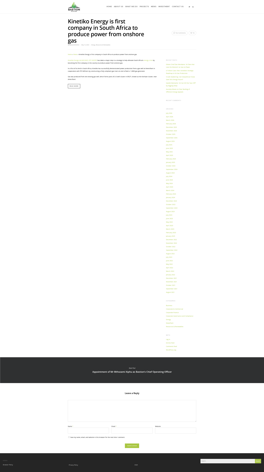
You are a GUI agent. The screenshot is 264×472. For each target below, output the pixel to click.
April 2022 (169, 268)
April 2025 (169, 155)
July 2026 (169, 113)
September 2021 (171, 289)
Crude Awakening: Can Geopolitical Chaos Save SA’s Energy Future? (180, 78)
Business (169, 305)
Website (158, 426)
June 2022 (169, 261)
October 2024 (170, 166)
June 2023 (169, 218)
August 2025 (170, 141)
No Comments (181, 33)
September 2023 (171, 208)
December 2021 (171, 278)
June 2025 (169, 148)
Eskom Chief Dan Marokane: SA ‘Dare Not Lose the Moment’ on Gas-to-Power (180, 65)
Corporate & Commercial (174, 309)
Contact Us (178, 7)
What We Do (131, 7)
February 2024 (171, 194)
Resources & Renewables (103, 45)
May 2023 (169, 222)
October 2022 (170, 247)
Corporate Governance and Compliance (179, 316)
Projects (144, 7)
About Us (118, 7)
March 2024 (170, 190)
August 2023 (170, 211)
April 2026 (169, 117)
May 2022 (169, 264)
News (153, 7)
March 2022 (170, 271)
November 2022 (171, 243)
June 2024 (169, 180)
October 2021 (170, 285)
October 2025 (170, 134)
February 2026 (171, 124)
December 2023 (171, 201)
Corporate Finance (172, 312)
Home (109, 7)
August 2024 (170, 173)
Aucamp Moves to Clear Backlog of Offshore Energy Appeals (178, 90)
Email (114, 426)
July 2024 (169, 176)
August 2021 (170, 292)
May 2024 (169, 183)
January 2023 (170, 236)
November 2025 (171, 131)
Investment (164, 7)
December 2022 (171, 240)
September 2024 (171, 169)
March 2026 (170, 120)
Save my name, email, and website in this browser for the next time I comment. (97, 437)
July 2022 (169, 257)
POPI (136, 465)
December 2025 (171, 127)
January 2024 (170, 197)
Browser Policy (8, 465)
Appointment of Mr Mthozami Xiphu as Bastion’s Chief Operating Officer (132, 370)
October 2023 (170, 204)
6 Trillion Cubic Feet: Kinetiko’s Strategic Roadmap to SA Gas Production (180, 72)
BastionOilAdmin (74, 45)
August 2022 (170, 254)
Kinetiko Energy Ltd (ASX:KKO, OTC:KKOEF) (82, 60)
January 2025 (170, 162)
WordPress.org (171, 350)
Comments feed (171, 346)
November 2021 (171, 282)
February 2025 (171, 159)
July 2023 (169, 215)
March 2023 (170, 229)
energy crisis (148, 60)
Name (70, 426)
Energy (93, 45)
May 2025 (169, 152)
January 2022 (170, 275)
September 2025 (171, 138)
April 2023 (169, 225)
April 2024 (169, 187)
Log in (168, 339)
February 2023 (171, 233)
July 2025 (169, 145)
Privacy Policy (73, 465)
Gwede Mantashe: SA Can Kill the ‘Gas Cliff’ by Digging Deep (181, 84)
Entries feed (170, 343)
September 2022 (171, 250)
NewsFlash (169, 323)
